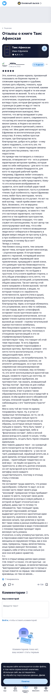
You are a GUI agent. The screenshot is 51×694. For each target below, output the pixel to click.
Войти (5, 620)
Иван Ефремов (20, 51)
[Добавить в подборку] (44, 48)
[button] (46, 64)
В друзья (39, 65)
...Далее (41, 675)
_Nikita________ (16, 63)
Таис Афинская (21, 47)
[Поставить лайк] (4, 584)
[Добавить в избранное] (46, 584)
